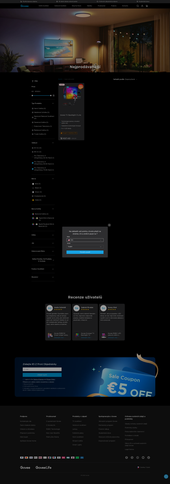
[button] (85, 240)
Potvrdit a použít (85, 252)
